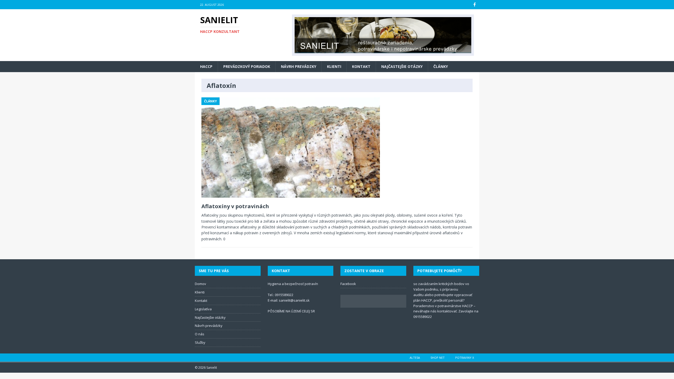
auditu (418, 294)
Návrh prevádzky (298, 66)
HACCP (206, 66)
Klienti (334, 66)
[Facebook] (474, 4)
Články (440, 66)
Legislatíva (203, 309)
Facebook (348, 283)
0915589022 (284, 294)
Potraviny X (464, 358)
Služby (200, 342)
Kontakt (361, 66)
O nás (199, 334)
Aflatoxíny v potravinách (235, 206)
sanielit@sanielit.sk (294, 300)
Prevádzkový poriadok (246, 66)
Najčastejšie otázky (402, 66)
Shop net (437, 358)
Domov (200, 283)
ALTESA (415, 358)
